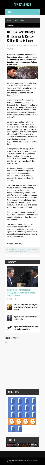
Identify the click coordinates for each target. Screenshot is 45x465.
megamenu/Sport (25, 414)
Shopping (18, 414)
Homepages (32, 414)
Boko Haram (19, 20)
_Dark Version (18, 421)
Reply (21, 45)
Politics (11, 414)
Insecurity (18, 251)
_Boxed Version (32, 421)
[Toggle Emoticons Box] (6, 342)
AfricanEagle (22, 4)
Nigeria (23, 251)
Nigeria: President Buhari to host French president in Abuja (25, 317)
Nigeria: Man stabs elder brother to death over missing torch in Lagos (26, 327)
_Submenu (25, 400)
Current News (21, 249)
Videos (18, 400)
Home (9, 20)
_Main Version (11, 421)
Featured (28, 249)
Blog (11, 400)
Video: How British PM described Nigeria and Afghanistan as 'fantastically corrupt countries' (26, 307)
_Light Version (25, 421)
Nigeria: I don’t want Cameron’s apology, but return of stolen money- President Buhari (21, 292)
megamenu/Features (32, 407)
